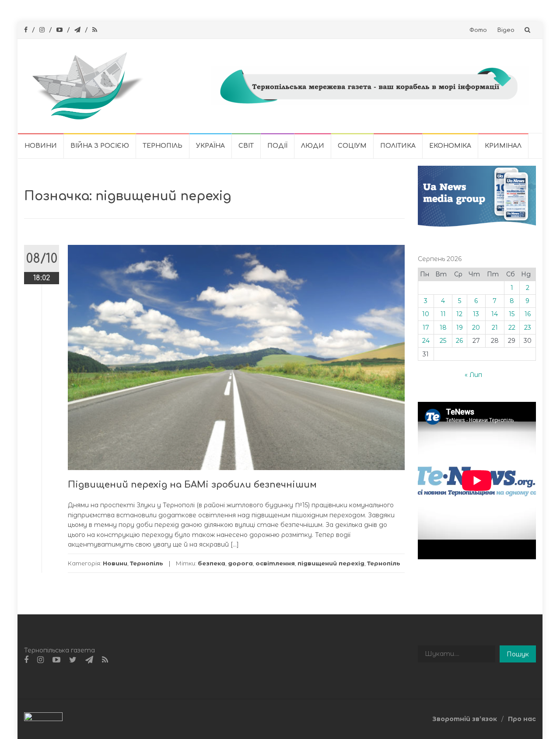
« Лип (473, 375)
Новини (40, 146)
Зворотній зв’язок (464, 719)
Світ (246, 146)
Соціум (352, 146)
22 (511, 327)
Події (277, 146)
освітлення (275, 563)
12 (459, 314)
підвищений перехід (331, 563)
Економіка (450, 146)
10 (425, 314)
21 (495, 327)
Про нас (522, 719)
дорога (240, 563)
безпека (211, 563)
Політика (398, 146)
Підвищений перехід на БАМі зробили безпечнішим (192, 485)
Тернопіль (162, 146)
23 (527, 327)
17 (426, 327)
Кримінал (503, 146)
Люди (312, 146)
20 (476, 327)
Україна (210, 146)
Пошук (518, 654)
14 (494, 314)
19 (459, 327)
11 (443, 314)
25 (443, 341)
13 (476, 314)
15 (511, 314)
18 (443, 327)
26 (459, 341)
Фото (478, 30)
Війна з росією (99, 146)
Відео (505, 30)
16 (528, 314)
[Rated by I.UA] (43, 718)
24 (426, 341)
